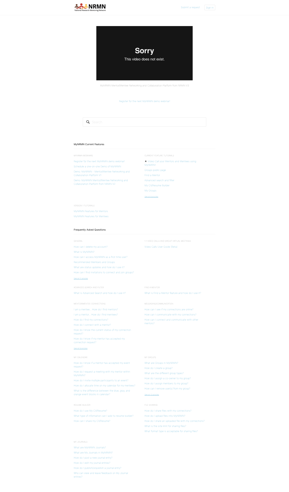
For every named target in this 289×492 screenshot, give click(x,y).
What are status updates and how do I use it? (99, 267)
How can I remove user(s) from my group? (167, 388)
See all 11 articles (81, 278)
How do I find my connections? (91, 319)
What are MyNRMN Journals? (90, 447)
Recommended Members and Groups (94, 262)
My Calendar (80, 357)
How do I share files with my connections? (167, 410)
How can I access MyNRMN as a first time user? (100, 256)
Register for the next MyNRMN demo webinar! (144, 101)
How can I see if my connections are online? (168, 309)
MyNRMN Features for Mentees (91, 216)
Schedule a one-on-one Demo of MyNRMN (97, 166)
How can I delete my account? (91, 246)
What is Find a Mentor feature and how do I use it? (172, 292)
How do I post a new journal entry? (93, 457)
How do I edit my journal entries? (92, 462)
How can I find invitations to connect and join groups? (104, 272)
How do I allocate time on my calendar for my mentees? (104, 385)
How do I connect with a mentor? (92, 324)
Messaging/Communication (158, 303)
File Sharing (151, 405)
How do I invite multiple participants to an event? (101, 380)
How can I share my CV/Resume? (92, 420)
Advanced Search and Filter (89, 287)
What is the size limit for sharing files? (165, 426)
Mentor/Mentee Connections (90, 303)
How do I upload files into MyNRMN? (164, 415)
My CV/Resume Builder (156, 185)
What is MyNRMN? (84, 251)
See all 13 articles (151, 394)
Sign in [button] (210, 7)
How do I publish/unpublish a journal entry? (97, 467)
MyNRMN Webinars (83, 155)
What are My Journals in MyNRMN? (93, 452)
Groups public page (155, 169)
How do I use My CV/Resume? (90, 410)
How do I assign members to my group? (166, 383)
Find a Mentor (152, 175)
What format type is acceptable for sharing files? (171, 431)
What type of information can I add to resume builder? (104, 415)
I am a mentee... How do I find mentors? (96, 309)
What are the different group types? (164, 373)
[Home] (90, 7)
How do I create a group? (158, 367)
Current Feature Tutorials (159, 155)
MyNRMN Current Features (89, 144)
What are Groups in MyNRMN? (161, 362)
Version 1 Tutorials (84, 205)
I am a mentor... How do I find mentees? (96, 314)
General (78, 241)
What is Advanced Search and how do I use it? (100, 292)
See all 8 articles (151, 196)
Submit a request (190, 7)
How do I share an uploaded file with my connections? (174, 420)
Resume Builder (82, 405)
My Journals (80, 442)
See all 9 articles (80, 348)
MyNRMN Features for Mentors (91, 211)
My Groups (150, 190)
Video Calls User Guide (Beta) (160, 246)
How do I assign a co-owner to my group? (167, 378)
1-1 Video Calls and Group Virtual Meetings (167, 241)
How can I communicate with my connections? (170, 314)
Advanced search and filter (159, 180)
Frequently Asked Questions (90, 229)
